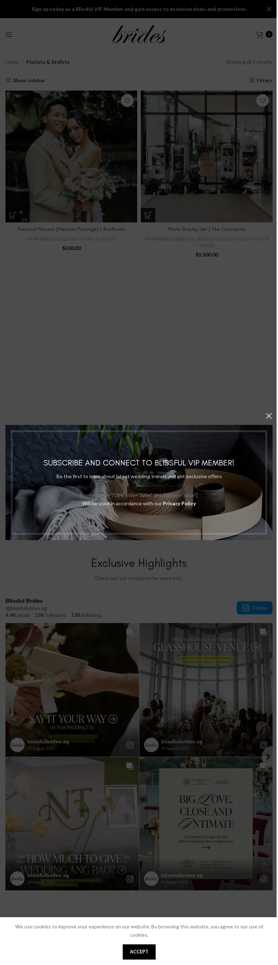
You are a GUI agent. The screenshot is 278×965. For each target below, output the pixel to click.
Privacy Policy (179, 503)
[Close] (269, 416)
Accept (139, 951)
